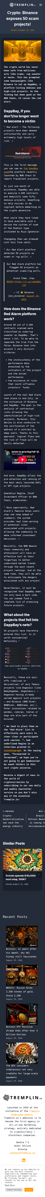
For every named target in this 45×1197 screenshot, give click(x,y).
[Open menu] (40, 5)
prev (6, 875)
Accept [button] (29, 1190)
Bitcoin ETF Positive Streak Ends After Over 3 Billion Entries (22, 1031)
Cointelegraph (12, 750)
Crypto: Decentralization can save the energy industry (13, 818)
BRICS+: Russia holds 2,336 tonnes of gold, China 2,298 (20, 992)
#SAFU (10, 281)
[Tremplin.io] (22, 5)
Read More (10, 1185)
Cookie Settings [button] (14, 1190)
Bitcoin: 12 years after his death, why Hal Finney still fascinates (21, 953)
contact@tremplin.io (22, 1153)
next (39, 875)
